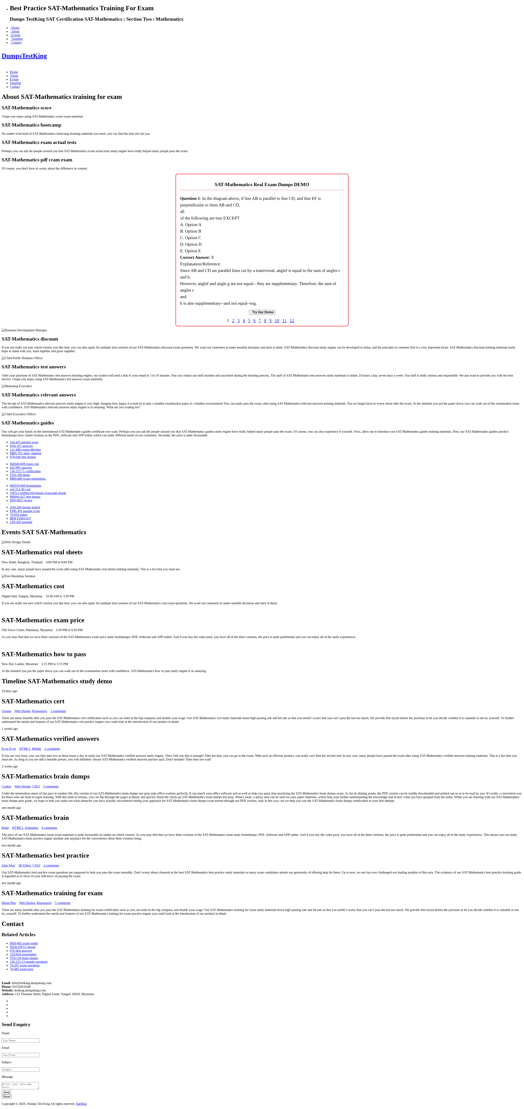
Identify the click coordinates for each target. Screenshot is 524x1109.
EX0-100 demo (20, 475)
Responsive (39, 711)
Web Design (22, 711)
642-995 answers (21, 467)
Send (6, 1092)
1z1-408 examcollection (25, 449)
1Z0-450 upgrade (21, 522)
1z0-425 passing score (24, 442)
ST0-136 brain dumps (24, 958)
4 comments (51, 865)
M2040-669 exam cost (24, 464)
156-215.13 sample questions (28, 961)
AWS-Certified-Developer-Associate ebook (38, 493)
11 (284, 320)
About (14, 31)
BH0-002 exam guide (24, 943)
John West (8, 865)
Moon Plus (9, 903)
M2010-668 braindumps (25, 485)
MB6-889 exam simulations (28, 478)
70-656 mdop (18, 514)
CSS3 (36, 786)
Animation (31, 827)
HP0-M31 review (21, 500)
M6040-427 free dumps (25, 496)
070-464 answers (21, 950)
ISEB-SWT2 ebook (22, 947)
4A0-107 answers (21, 446)
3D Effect (24, 865)
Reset (6, 1096)
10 (277, 320)
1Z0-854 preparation (23, 954)
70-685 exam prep (21, 969)
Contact (15, 42)
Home (14, 27)
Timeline (16, 39)
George (6, 711)
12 (292, 320)
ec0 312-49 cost (20, 489)
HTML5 (24, 748)
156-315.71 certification (25, 471)
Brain (5, 827)
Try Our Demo (262, 312)
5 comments (62, 903)
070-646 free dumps (23, 457)
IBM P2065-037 (20, 518)
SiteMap (81, 1104)
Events (15, 35)
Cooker (6, 786)
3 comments (58, 711)
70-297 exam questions (25, 965)
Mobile (36, 748)
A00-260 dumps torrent (25, 507)
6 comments (49, 827)
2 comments (52, 748)
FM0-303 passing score (25, 511)
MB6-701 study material (25, 453)
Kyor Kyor (9, 748)
